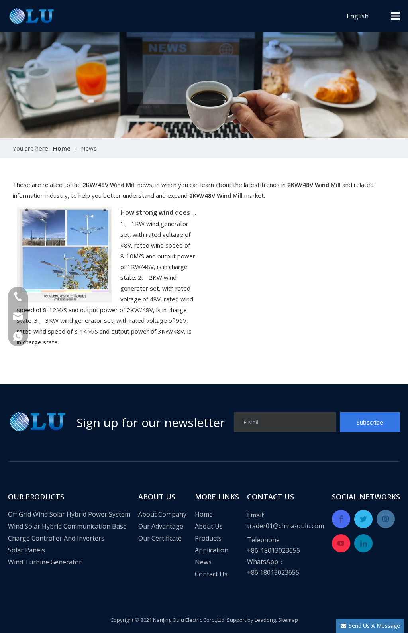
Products (208, 538)
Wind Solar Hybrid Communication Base (67, 526)
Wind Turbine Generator (45, 562)
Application (211, 550)
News (203, 562)
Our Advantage (160, 526)
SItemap (288, 619)
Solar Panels (26, 550)
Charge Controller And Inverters (56, 538)
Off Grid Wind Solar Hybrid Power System (69, 514)
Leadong (265, 619)
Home (204, 514)
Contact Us (211, 574)
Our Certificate (160, 538)
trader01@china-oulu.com (285, 525)
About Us (209, 526)
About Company (162, 514)
